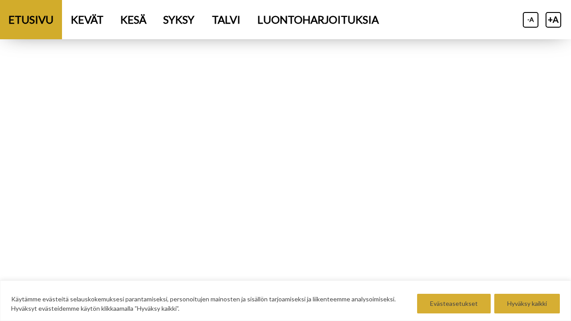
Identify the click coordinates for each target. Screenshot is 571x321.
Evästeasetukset (454, 303)
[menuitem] (31, 19)
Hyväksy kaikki (527, 303)
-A (530, 19)
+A (553, 19)
